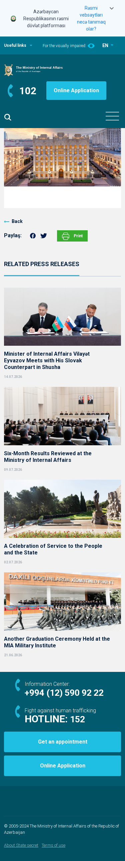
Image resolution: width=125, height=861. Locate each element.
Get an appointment (62, 742)
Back (17, 221)
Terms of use (53, 845)
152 (77, 719)
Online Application (76, 90)
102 (27, 91)
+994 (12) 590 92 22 (64, 693)
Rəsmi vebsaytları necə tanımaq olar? (91, 18)
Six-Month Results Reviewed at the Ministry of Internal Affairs (48, 456)
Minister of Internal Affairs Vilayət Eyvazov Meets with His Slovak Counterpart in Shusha (47, 360)
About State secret (21, 845)
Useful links (15, 45)
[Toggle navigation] (112, 116)
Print (78, 236)
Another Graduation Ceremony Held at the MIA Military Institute (57, 642)
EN (105, 45)
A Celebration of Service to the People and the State (53, 549)
